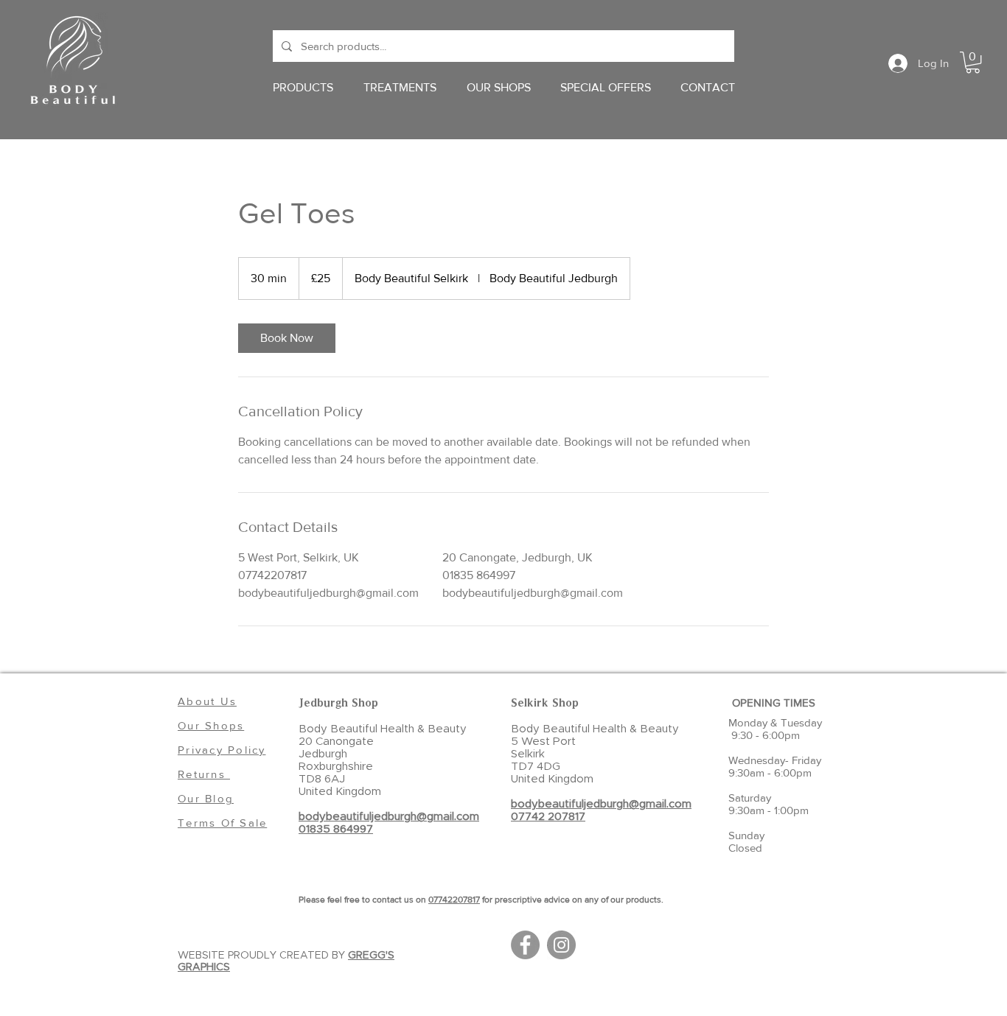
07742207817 (454, 899)
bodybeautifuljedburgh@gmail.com (389, 816)
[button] (973, 62)
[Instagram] (561, 945)
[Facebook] (525, 945)
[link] (286, 338)
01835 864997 (336, 829)
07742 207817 (548, 816)
